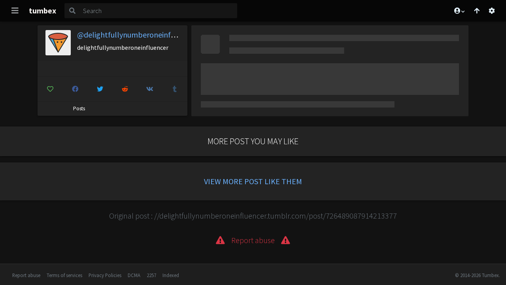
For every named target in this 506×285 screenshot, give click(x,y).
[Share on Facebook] (75, 88)
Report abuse (26, 275)
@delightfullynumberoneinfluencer (136, 35)
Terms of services (64, 275)
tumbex (42, 10)
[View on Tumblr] (174, 88)
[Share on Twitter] (100, 88)
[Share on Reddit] (125, 88)
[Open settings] (492, 10)
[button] (459, 10)
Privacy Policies (105, 275)
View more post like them (253, 181)
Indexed (170, 275)
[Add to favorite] (50, 88)
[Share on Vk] (149, 88)
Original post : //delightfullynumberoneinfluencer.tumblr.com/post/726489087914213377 (253, 216)
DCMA (134, 275)
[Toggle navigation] (15, 11)
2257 (151, 275)
